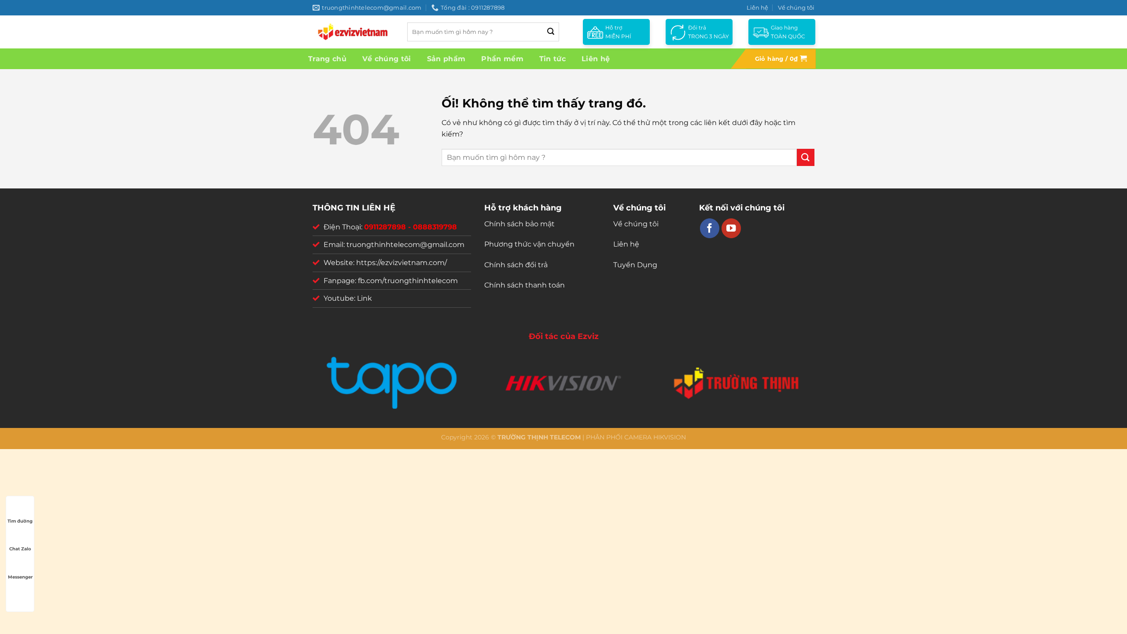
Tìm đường (20, 521)
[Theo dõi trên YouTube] (731, 228)
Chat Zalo (20, 549)
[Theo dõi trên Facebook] (710, 228)
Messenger (20, 577)
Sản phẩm (446, 59)
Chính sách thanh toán (524, 285)
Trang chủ (327, 59)
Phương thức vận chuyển (529, 244)
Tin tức (552, 59)
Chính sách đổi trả (516, 265)
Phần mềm (502, 59)
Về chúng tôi (796, 7)
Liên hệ (757, 7)
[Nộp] (550, 32)
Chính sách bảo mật (519, 224)
